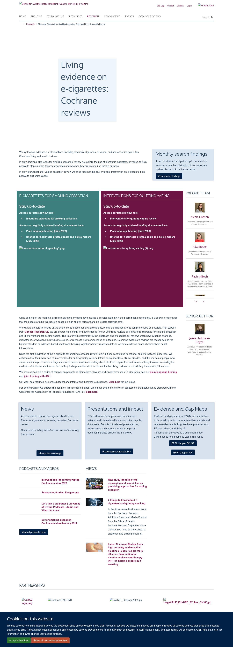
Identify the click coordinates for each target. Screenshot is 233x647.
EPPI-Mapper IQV (183, 452)
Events (129, 16)
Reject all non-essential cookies (50, 640)
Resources (75, 16)
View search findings (169, 176)
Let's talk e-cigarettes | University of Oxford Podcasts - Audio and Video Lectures (60, 507)
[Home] (22, 24)
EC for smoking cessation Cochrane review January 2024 (59, 521)
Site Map (160, 5)
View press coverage (50, 453)
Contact (170, 5)
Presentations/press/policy (116, 451)
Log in (189, 5)
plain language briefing (163, 372)
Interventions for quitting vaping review (133, 218)
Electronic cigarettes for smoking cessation (51, 218)
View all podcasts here (33, 532)
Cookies (180, 5)
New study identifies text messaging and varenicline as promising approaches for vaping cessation (127, 484)
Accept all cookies (18, 640)
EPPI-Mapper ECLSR (182, 443)
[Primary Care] (203, 5)
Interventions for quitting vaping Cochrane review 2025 (60, 481)
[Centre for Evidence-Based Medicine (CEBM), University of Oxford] (53, 2)
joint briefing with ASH (36, 376)
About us (36, 16)
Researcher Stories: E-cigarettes (60, 492)
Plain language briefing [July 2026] (46, 231)
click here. (91, 391)
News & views (112, 16)
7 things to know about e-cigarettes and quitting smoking (126, 501)
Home (22, 16)
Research (93, 16)
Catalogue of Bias (150, 16)
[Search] (212, 17)
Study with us (55, 16)
